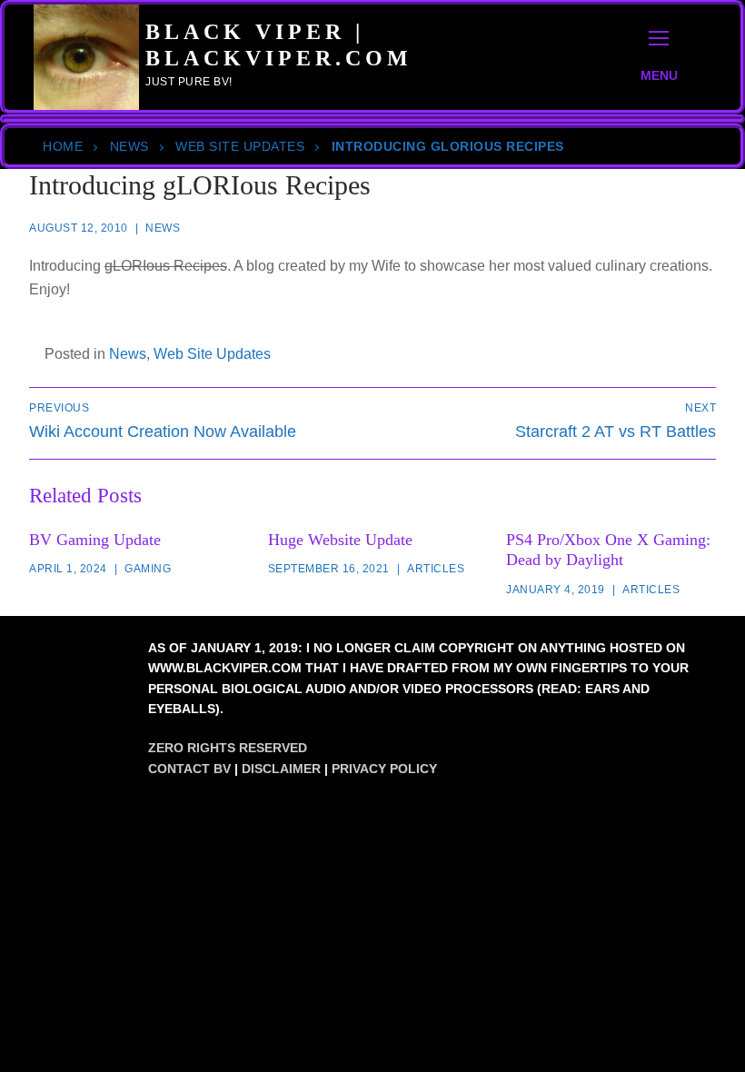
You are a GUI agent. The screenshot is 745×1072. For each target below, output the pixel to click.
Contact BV (189, 768)
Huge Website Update (340, 540)
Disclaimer (281, 768)
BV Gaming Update (95, 540)
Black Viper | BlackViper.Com (278, 45)
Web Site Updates (239, 146)
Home (63, 146)
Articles (435, 568)
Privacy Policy (384, 768)
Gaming (147, 568)
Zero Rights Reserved (227, 747)
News (129, 146)
